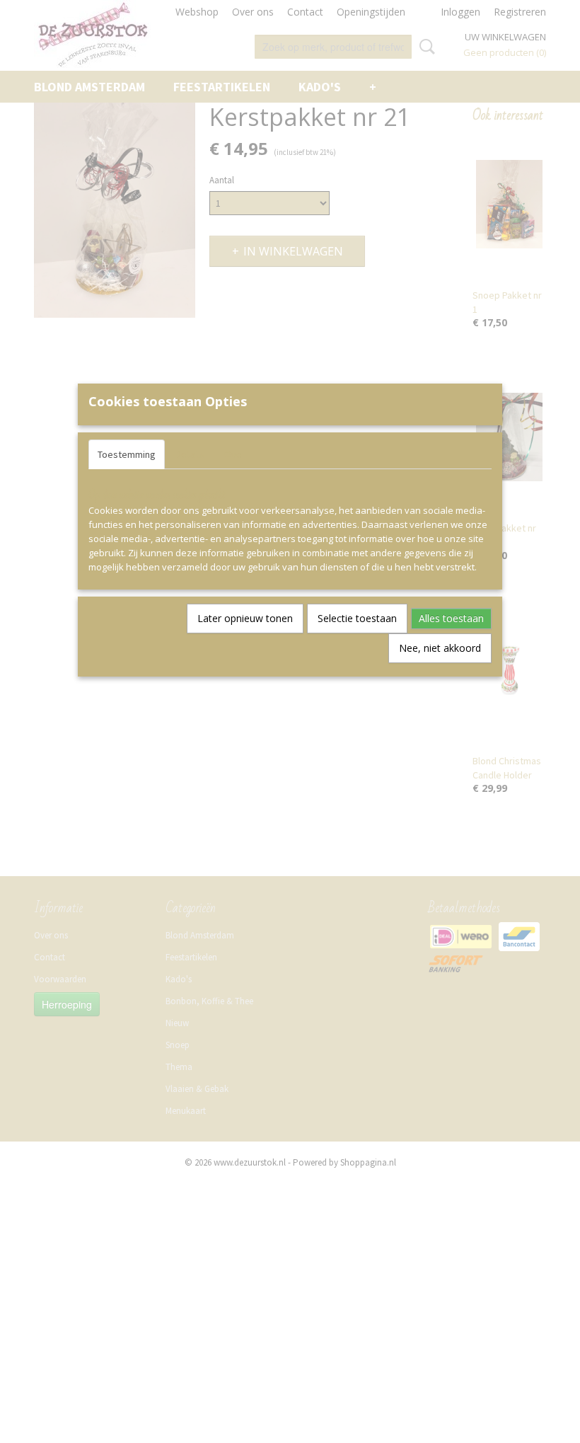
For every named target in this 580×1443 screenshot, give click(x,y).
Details (189, 454)
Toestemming (127, 454)
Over (234, 454)
